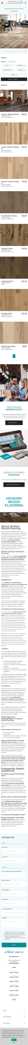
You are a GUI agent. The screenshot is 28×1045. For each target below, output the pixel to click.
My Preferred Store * (7, 908)
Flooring (11, 17)
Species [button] (20, 70)
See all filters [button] (12, 79)
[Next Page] (17, 356)
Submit (14, 945)
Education (6, 1023)
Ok (14, 1039)
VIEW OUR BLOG (12, 422)
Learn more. (19, 1037)
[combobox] (12, 51)
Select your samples (12, 484)
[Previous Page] (11, 356)
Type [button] (6, 65)
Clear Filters (12, 61)
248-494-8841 (14, 11)
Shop (4, 1010)
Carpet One (4, 17)
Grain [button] (13, 74)
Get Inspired (7, 1017)
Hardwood (18, 17)
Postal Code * (5, 899)
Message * (4, 917)
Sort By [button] (21, 85)
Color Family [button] (7, 70)
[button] (20, 2)
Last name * (5, 856)
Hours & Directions (14, 963)
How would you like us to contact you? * (12, 871)
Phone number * (6, 880)
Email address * (5, 889)
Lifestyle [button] (20, 65)
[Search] (25, 51)
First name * (5, 847)
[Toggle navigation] (2, 3)
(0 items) (25, 2)
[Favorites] (22, 2)
